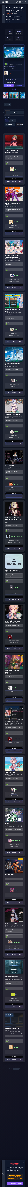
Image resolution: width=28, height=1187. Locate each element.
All (6, 120)
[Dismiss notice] (24, 7)
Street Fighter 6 (9, 879)
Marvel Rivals (9, 676)
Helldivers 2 (8, 369)
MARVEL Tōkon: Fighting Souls (13, 209)
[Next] (15, 89)
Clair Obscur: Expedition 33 (12, 471)
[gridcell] (14, 159)
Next (15, 1068)
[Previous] (13, 89)
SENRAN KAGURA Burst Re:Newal (13, 156)
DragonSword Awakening (12, 317)
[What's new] (22, 2)
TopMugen (12, 74)
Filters (15, 112)
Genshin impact (9, 829)
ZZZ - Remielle (7, 66)
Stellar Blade (9, 1036)
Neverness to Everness (11, 263)
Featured (13, 120)
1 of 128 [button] (10, 1068)
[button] (3, 2)
